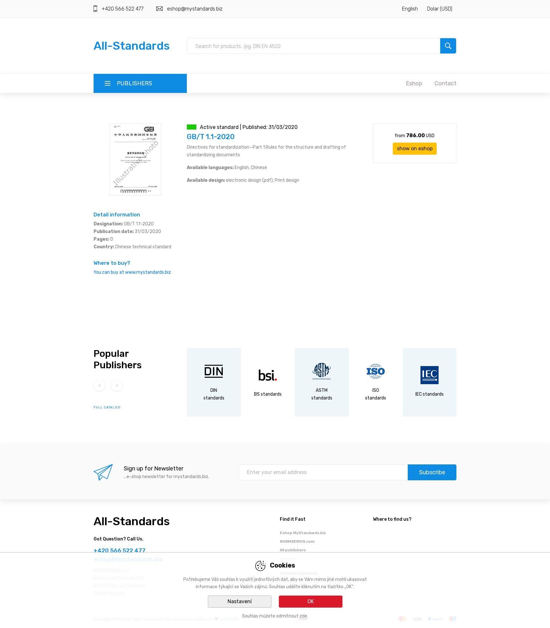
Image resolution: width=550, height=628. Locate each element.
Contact (445, 83)
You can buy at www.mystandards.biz (132, 272)
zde (303, 616)
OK (310, 601)
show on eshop (415, 148)
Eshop (414, 83)
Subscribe (432, 472)
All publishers (293, 550)
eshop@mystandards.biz (194, 9)
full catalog (107, 407)
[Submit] (448, 45)
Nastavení (240, 601)
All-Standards (132, 46)
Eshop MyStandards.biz (303, 533)
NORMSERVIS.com (297, 541)
